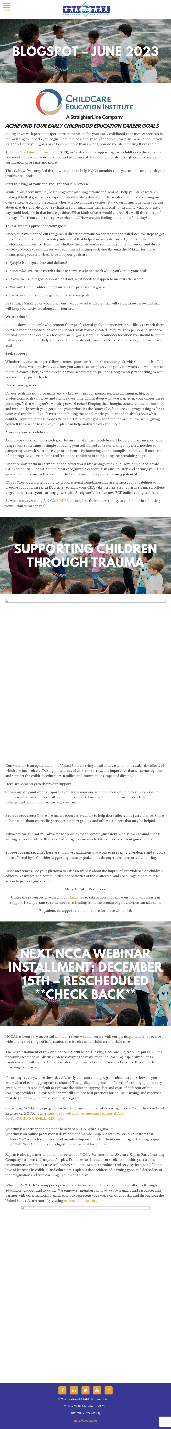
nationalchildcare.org (81, 1201)
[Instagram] (109, 1390)
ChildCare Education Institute (33, 152)
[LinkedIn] (74, 1390)
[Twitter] (85, 1390)
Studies (11, 325)
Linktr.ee (77, 897)
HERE (63, 501)
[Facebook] (62, 1390)
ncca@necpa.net (85, 1420)
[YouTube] (97, 1390)
